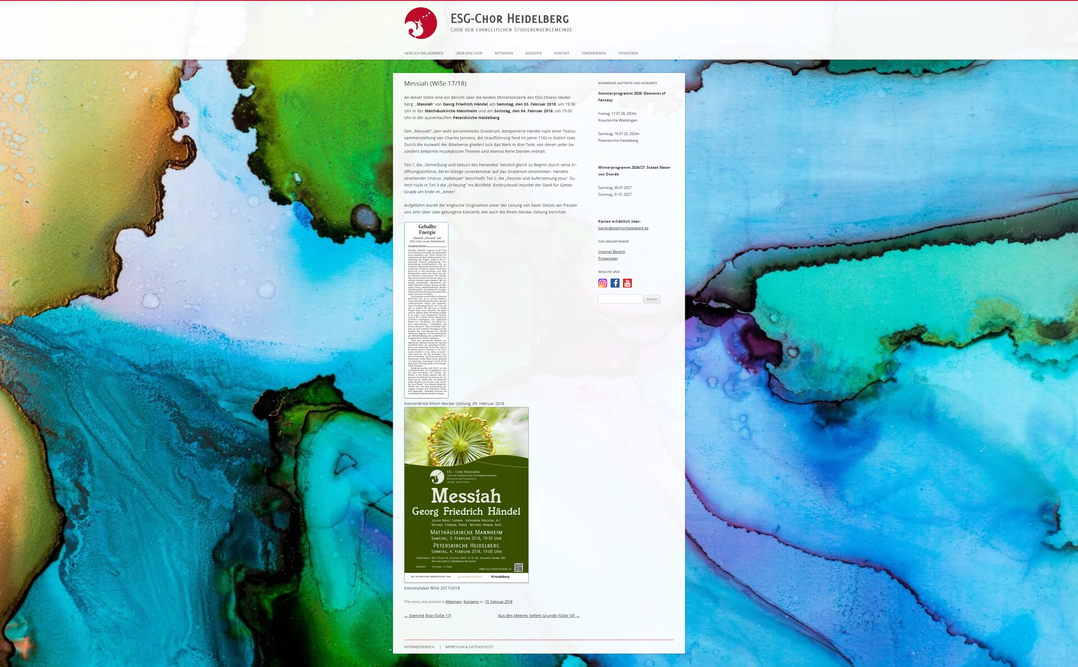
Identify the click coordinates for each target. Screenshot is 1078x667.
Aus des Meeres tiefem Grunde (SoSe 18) (539, 615)
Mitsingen (504, 53)
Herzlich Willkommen (423, 53)
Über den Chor (469, 53)
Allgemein (454, 601)
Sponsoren (628, 53)
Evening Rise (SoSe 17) (427, 615)
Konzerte (533, 53)
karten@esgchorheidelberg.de (623, 228)
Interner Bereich (611, 251)
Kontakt (562, 53)
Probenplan (608, 258)
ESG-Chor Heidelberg (510, 18)
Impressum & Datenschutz (469, 647)
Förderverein (594, 53)
